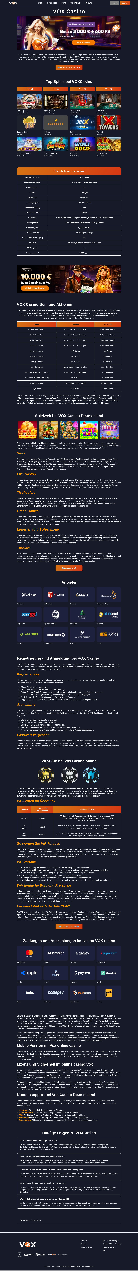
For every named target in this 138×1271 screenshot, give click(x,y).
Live (54, 89)
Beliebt (27, 89)
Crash (81, 89)
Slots (107, 89)
